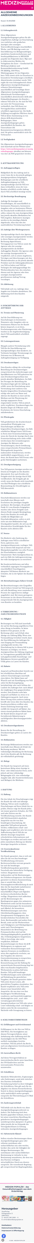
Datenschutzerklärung (11, 1228)
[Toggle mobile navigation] (32, 8)
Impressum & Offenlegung (13, 1231)
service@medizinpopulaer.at (13, 1219)
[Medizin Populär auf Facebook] (4, 1236)
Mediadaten (7, 1225)
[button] (3, 1240)
